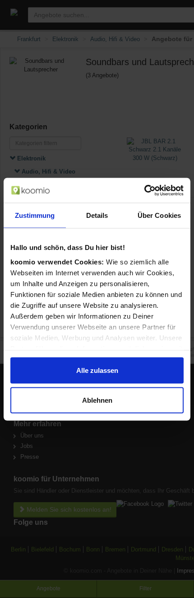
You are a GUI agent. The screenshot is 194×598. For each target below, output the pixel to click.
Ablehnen (97, 400)
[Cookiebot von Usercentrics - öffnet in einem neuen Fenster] (144, 190)
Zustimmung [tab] (35, 215)
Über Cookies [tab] (159, 215)
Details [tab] (97, 215)
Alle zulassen (97, 370)
